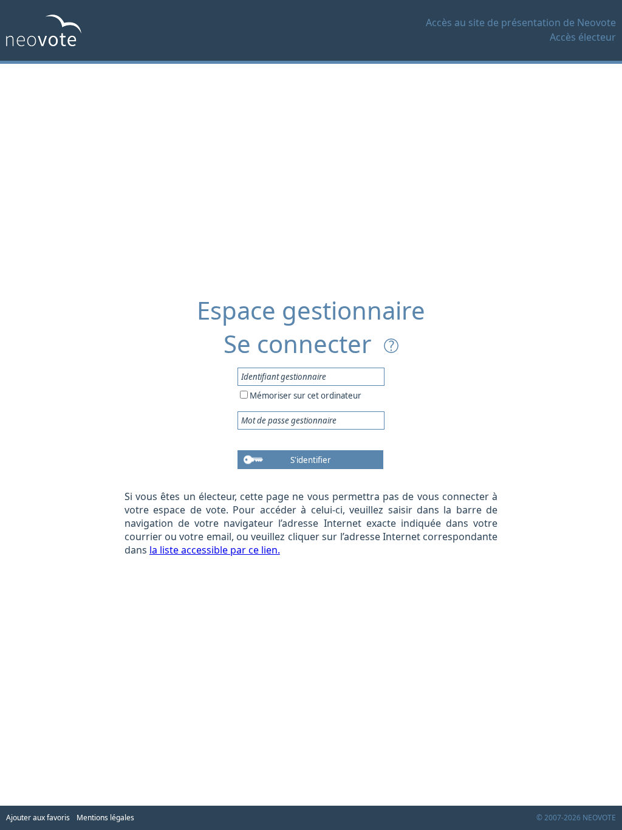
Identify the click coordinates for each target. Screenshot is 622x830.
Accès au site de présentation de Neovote (521, 22)
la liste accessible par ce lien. (214, 550)
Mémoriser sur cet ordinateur (305, 395)
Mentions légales (105, 817)
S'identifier (310, 459)
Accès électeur (583, 37)
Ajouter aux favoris (38, 817)
